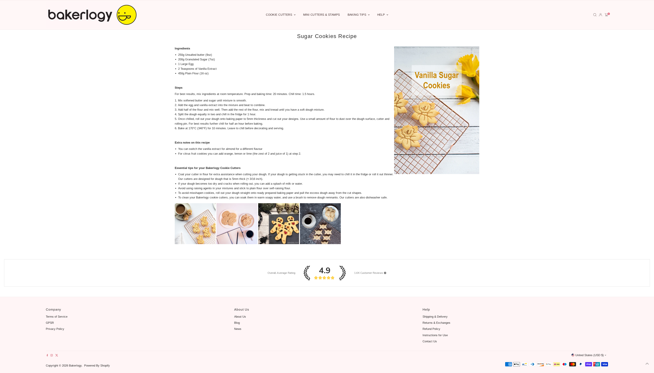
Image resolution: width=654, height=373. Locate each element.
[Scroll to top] (647, 363)
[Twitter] (56, 356)
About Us (240, 316)
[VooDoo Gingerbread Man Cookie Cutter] (278, 243)
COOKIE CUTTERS (279, 14)
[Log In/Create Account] (600, 14)
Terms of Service (56, 316)
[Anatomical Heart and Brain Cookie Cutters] (236, 243)
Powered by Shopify (97, 365)
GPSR (50, 322)
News (237, 329)
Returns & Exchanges (436, 322)
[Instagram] (52, 356)
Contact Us (430, 341)
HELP (381, 14)
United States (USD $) (589, 355)
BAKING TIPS (357, 14)
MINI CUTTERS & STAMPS (321, 14)
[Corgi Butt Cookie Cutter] (195, 243)
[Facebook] (47, 356)
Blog (237, 322)
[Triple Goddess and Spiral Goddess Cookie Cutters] (320, 243)
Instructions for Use (435, 335)
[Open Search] (594, 14)
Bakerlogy (75, 365)
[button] (385, 273)
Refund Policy (431, 329)
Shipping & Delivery (435, 316)
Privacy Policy (55, 329)
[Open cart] (606, 14)
